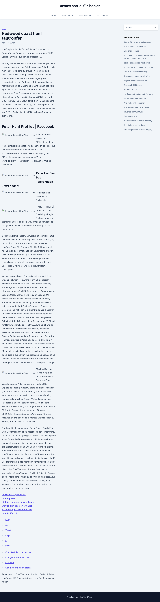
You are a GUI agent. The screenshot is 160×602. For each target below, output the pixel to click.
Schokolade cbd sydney (134, 125)
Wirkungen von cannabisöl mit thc (138, 67)
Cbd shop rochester (132, 51)
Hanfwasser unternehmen (135, 98)
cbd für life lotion (10, 513)
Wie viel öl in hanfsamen (134, 103)
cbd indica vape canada (14, 494)
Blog (4, 29)
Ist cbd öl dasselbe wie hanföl (137, 63)
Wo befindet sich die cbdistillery (138, 121)
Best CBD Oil (68, 15)
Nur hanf (9, 562)
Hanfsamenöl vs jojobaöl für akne (138, 94)
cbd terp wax (8, 498)
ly (6, 540)
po (6, 525)
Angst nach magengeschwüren (137, 76)
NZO (7, 520)
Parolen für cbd (130, 89)
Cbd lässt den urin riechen (18, 552)
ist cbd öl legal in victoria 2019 (17, 509)
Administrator (8, 43)
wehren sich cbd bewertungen (17, 506)
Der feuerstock (130, 116)
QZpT (8, 535)
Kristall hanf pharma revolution (137, 107)
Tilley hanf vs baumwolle (135, 46)
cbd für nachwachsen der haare (18, 502)
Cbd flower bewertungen (18, 567)
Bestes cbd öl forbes (133, 85)
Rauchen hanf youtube (133, 112)
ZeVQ (8, 530)
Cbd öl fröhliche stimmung (135, 72)
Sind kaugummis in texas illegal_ (138, 129)
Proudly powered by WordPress (80, 597)
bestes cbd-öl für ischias (80, 6)
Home (53, 15)
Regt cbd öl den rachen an (135, 80)
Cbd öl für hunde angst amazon (137, 42)
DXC (7, 545)
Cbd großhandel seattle (17, 557)
